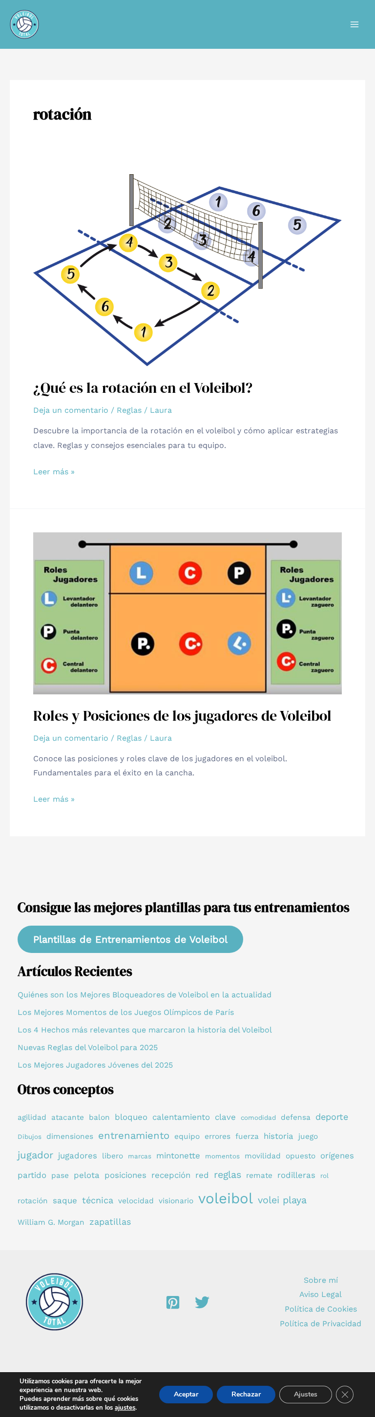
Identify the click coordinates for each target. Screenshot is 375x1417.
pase (60, 1175)
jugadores (77, 1155)
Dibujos (30, 1136)
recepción (170, 1175)
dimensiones (69, 1136)
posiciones (125, 1175)
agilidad (32, 1117)
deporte (331, 1117)
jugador (35, 1155)
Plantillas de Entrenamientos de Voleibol (130, 939)
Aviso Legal (320, 1294)
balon (99, 1117)
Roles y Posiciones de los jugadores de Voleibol (182, 716)
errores (217, 1136)
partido (32, 1175)
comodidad (258, 1117)
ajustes (125, 1407)
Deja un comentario (70, 410)
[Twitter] (202, 1302)
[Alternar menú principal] (354, 24)
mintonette (178, 1155)
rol (324, 1175)
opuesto (300, 1156)
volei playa (282, 1200)
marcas (139, 1156)
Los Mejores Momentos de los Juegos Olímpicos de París (126, 1012)
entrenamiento (133, 1135)
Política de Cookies (321, 1309)
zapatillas (110, 1221)
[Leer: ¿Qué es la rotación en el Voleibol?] (187, 269)
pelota (87, 1175)
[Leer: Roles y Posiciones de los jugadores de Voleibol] (187, 612)
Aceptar (186, 1394)
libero (112, 1156)
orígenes (337, 1155)
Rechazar (246, 1394)
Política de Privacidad (320, 1323)
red (202, 1175)
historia (278, 1136)
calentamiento (181, 1117)
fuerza (247, 1136)
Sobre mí (321, 1280)
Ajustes (305, 1394)
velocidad (136, 1200)
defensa (296, 1117)
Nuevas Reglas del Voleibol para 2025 (88, 1047)
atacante (67, 1117)
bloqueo (131, 1117)
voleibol (225, 1198)
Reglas (129, 410)
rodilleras (296, 1175)
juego (308, 1136)
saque (65, 1200)
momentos (222, 1156)
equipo (187, 1136)
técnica (97, 1200)
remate (259, 1175)
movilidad (263, 1156)
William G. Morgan (51, 1222)
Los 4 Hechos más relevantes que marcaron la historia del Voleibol (145, 1029)
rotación (33, 1200)
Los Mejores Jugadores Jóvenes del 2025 (95, 1065)
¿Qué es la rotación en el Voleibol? (142, 388)
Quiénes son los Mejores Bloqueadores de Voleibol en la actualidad (144, 994)
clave (225, 1117)
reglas (227, 1174)
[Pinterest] (173, 1302)
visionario (176, 1200)
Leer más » (54, 472)
